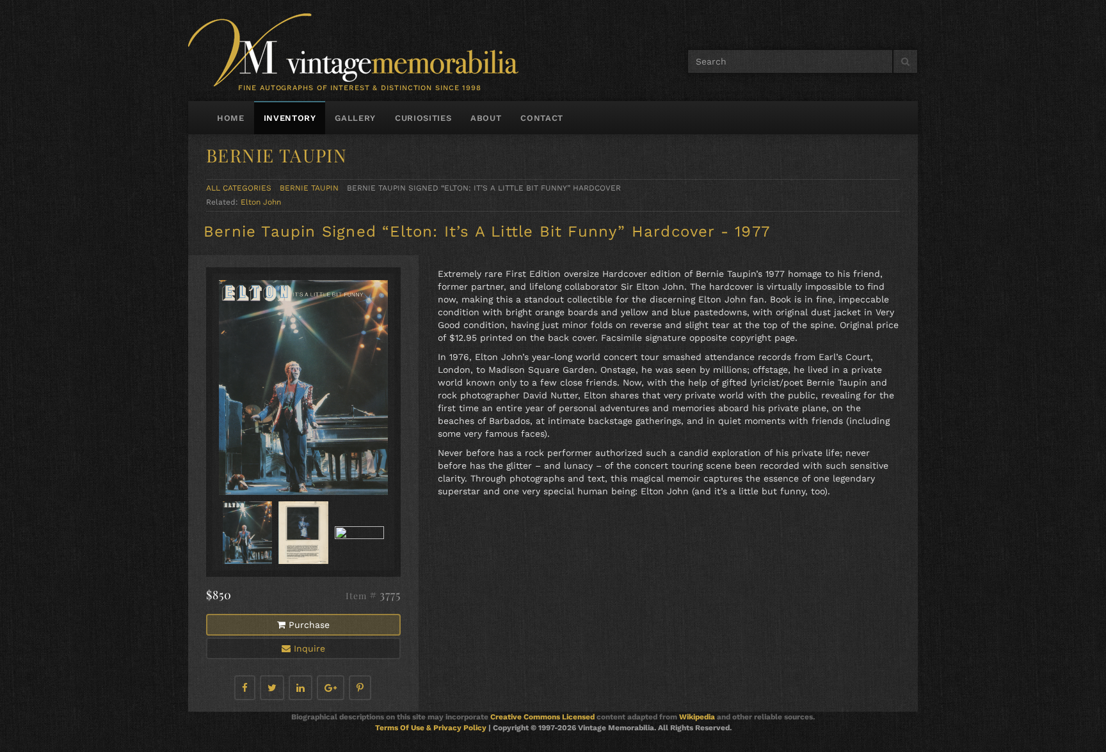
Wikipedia (697, 716)
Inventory (290, 118)
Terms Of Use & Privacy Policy (430, 727)
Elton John (261, 202)
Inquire (308, 648)
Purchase (307, 625)
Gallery (355, 118)
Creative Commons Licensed (542, 716)
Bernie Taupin (309, 188)
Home (230, 118)
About (485, 118)
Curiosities (423, 118)
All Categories (238, 188)
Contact (541, 118)
